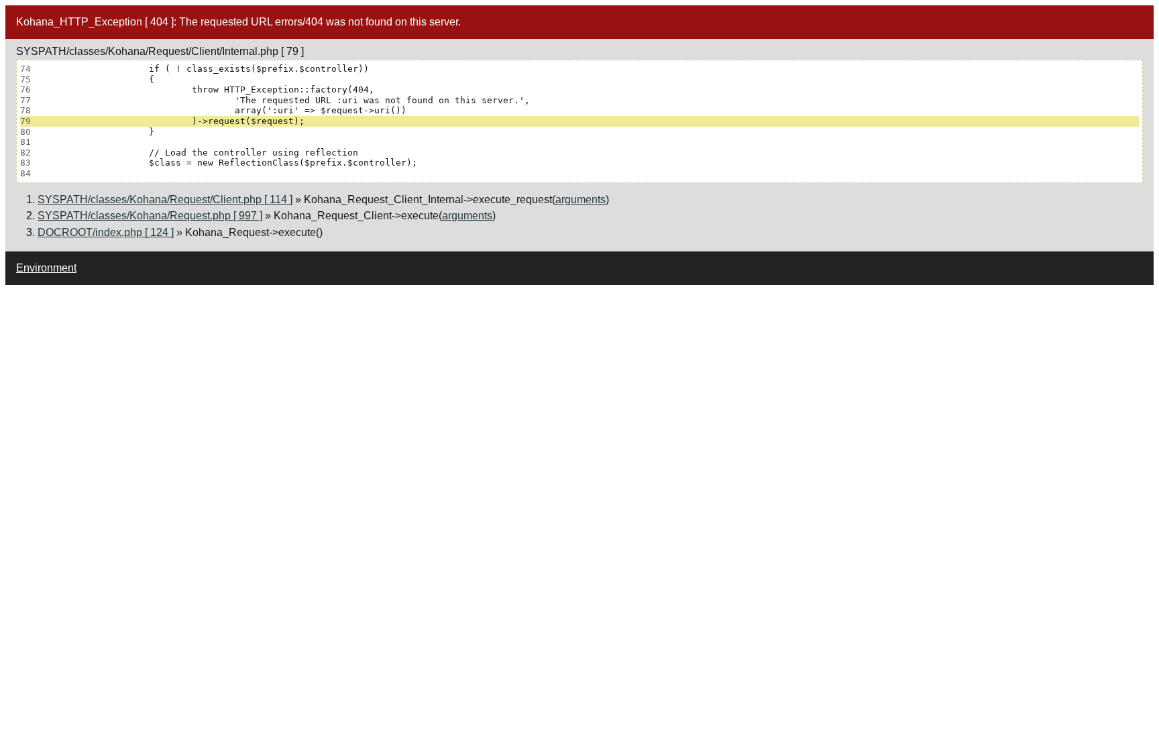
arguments (580, 199)
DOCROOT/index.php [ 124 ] (106, 232)
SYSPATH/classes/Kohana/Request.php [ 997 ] (150, 215)
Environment (46, 268)
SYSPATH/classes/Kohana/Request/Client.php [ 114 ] (165, 199)
